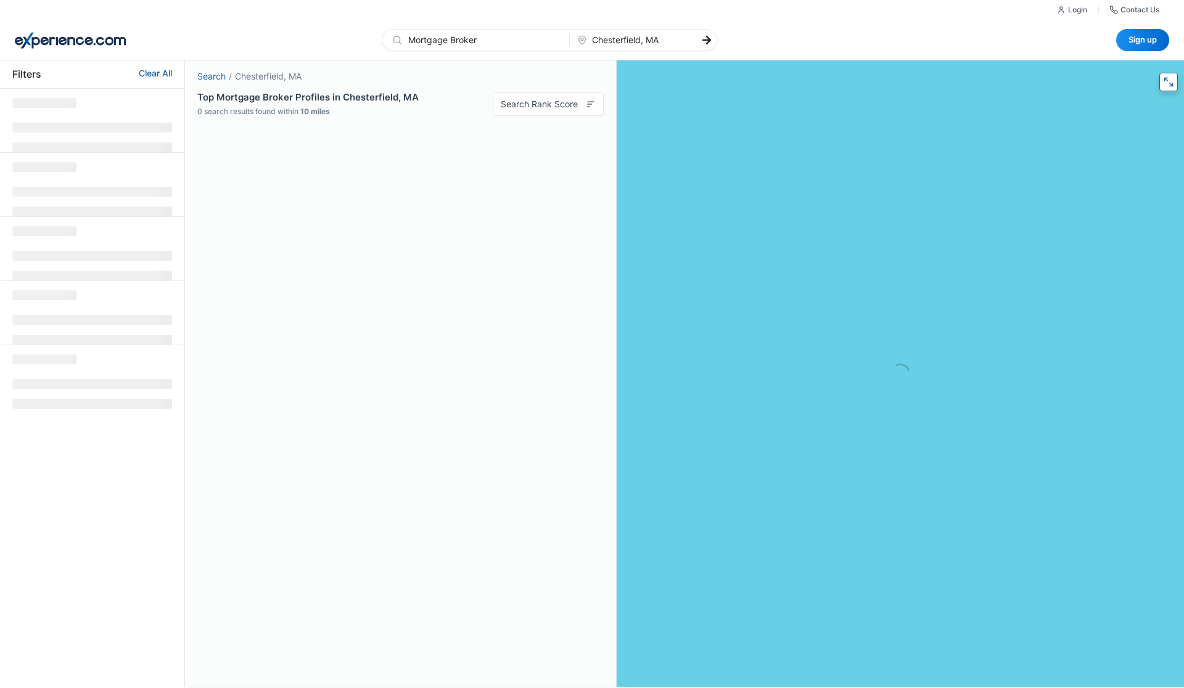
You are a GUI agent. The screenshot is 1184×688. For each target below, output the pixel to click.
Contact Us (1139, 9)
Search (211, 76)
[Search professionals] (707, 40)
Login (1077, 9)
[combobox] (483, 40)
